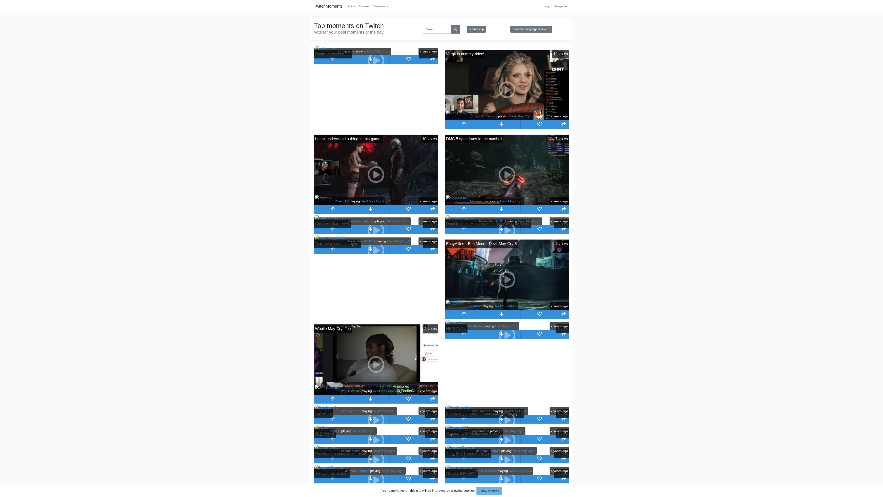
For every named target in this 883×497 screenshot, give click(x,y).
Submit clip (476, 29)
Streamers (380, 6)
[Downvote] (502, 124)
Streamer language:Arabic (530, 29)
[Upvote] (333, 59)
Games (364, 6)
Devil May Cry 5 (378, 51)
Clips (351, 6)
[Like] (408, 59)
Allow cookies (489, 491)
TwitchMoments (328, 6)
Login (547, 6)
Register (561, 6)
